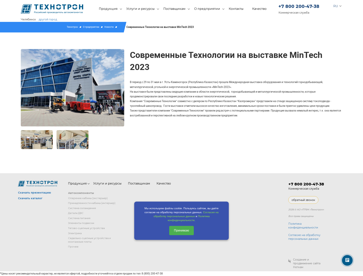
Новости (109, 27)
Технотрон (72, 27)
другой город (48, 19)
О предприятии (207, 9)
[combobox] (336, 5)
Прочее (73, 246)
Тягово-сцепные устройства (86, 228)
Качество (259, 9)
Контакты (236, 9)
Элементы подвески (81, 222)
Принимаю (181, 230)
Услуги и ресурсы (140, 9)
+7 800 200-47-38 (298, 6)
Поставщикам (174, 9)
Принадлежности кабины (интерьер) (91, 203)
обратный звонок (303, 200)
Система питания (79, 218)
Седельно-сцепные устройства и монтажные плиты (89, 240)
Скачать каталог (30, 198)
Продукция (108, 9)
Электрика (75, 233)
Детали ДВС (76, 212)
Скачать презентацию (34, 192)
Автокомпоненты (81, 193)
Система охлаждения (82, 208)
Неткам (298, 267)
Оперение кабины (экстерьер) (88, 198)
